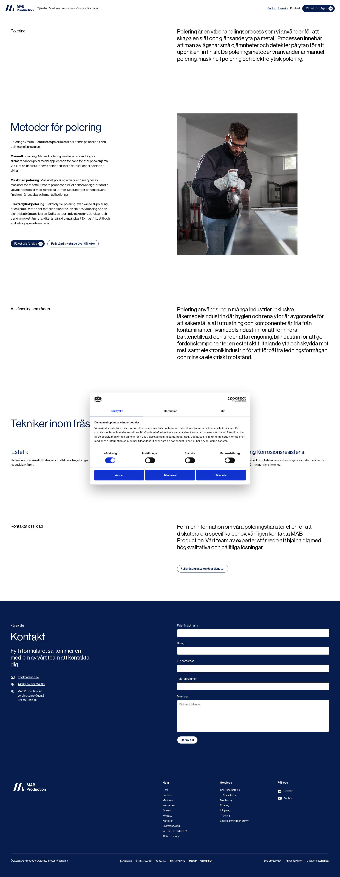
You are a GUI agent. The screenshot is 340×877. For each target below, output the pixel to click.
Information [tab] (170, 410)
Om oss (81, 8)
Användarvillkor (294, 861)
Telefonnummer (187, 678)
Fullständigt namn (188, 625)
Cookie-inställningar (318, 861)
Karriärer (92, 8)
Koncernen (68, 8)
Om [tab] (223, 410)
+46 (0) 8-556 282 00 (31, 684)
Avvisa (119, 475)
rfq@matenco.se (28, 677)
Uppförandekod (171, 826)
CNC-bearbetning (230, 790)
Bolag (180, 643)
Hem (165, 790)
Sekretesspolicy (272, 861)
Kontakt (295, 8)
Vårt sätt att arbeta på (175, 831)
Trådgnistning (228, 795)
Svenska (283, 8)
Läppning (225, 810)
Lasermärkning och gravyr (234, 821)
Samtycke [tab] (117, 410)
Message (183, 696)
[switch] (150, 460)
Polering (224, 805)
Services (167, 795)
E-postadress (185, 661)
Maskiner (54, 8)
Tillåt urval (170, 475)
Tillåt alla (221, 475)
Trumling (225, 816)
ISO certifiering (171, 836)
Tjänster (42, 8)
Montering (226, 800)
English (272, 8)
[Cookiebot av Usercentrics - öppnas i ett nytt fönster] (230, 399)
